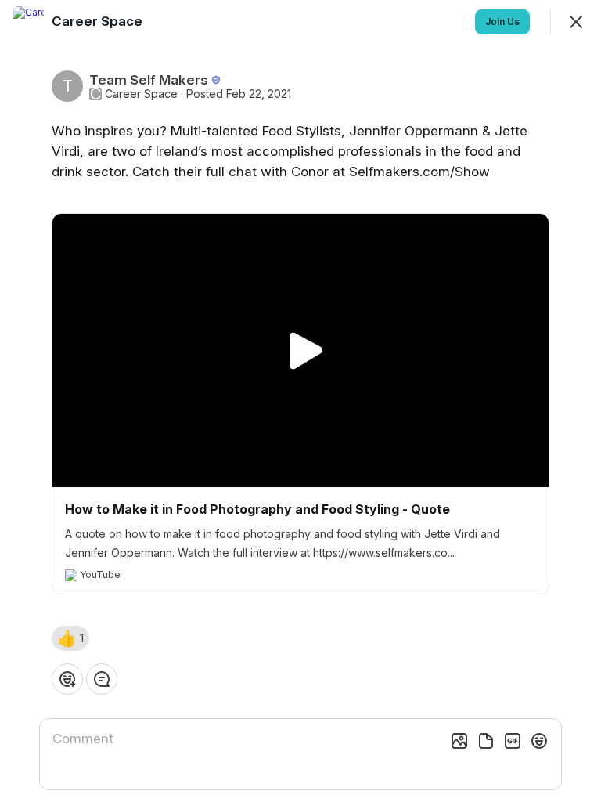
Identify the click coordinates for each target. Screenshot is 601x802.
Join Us (502, 21)
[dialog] (300, 401)
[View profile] (28, 22)
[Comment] (101, 679)
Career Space (141, 94)
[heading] (99, 21)
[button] (70, 638)
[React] (67, 679)
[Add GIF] (512, 740)
